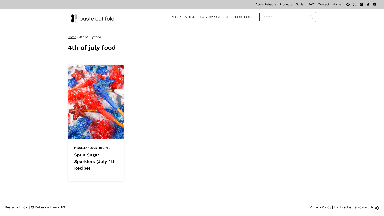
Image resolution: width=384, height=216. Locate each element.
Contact (323, 4)
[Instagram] (354, 4)
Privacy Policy (320, 207)
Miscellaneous (85, 147)
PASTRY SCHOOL (214, 17)
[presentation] (96, 102)
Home (337, 4)
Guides (300, 4)
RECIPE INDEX (182, 17)
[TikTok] (368, 4)
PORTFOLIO (244, 17)
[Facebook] (348, 4)
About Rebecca (265, 4)
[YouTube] (375, 4)
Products (286, 4)
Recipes (104, 147)
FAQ (311, 4)
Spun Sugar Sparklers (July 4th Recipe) (95, 161)
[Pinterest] (361, 4)
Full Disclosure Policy (350, 207)
